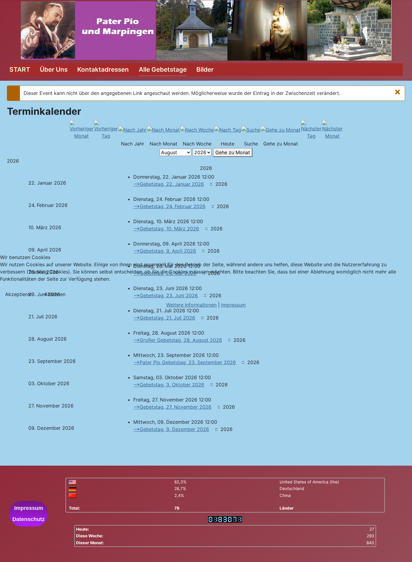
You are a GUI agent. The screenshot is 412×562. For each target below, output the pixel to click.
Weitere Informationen (191, 305)
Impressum (233, 305)
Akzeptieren (19, 294)
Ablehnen (54, 294)
